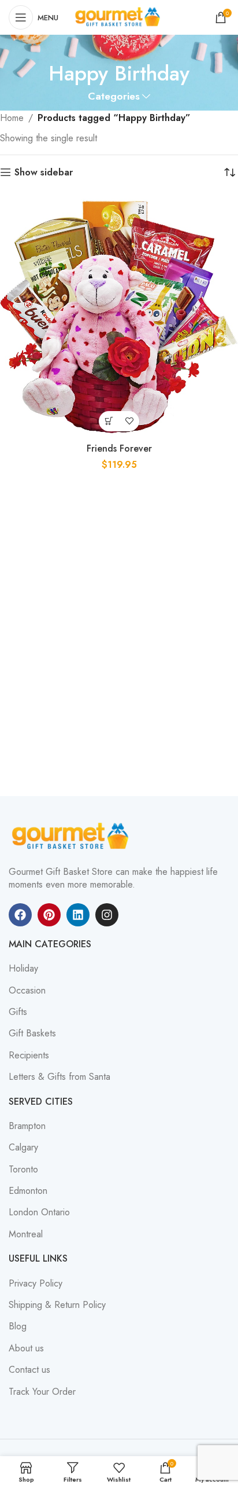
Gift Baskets (32, 1033)
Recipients (29, 1055)
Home (12, 117)
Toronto (23, 1169)
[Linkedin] (78, 914)
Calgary (23, 1147)
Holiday (23, 968)
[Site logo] (119, 16)
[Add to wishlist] (129, 421)
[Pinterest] (49, 914)
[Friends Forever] (119, 318)
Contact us (29, 1370)
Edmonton (28, 1191)
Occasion (27, 990)
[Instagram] (106, 914)
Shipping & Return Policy (57, 1305)
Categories (114, 96)
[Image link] (72, 835)
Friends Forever (119, 448)
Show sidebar (43, 172)
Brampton (27, 1126)
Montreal (26, 1234)
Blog (18, 1326)
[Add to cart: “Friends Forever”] (109, 421)
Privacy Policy (35, 1283)
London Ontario (39, 1212)
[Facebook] (20, 914)
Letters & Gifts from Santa (59, 1077)
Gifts (18, 1012)
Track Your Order (42, 1392)
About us (26, 1348)
